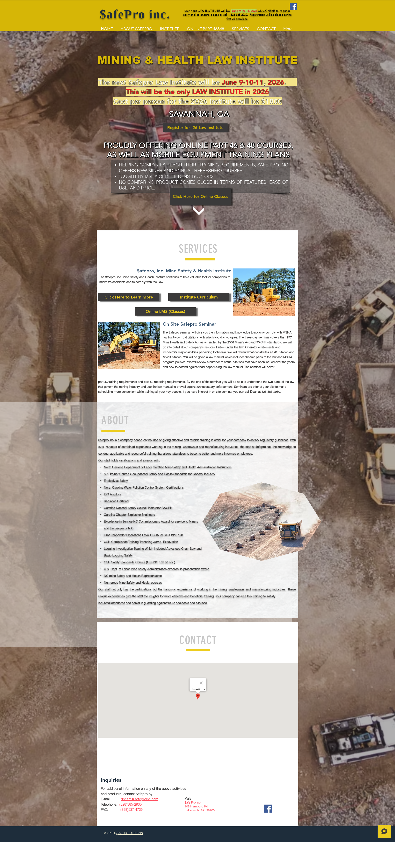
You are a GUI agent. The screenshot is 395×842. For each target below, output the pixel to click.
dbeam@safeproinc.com (139, 799)
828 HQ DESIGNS (130, 833)
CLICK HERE (266, 11)
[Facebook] (293, 6)
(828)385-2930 (130, 804)
